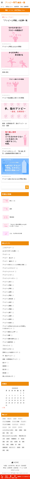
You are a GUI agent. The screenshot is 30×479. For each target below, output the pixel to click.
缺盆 (7, 444)
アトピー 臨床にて (9, 261)
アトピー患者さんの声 (10, 332)
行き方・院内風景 (21, 465)
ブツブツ (14, 427)
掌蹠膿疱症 (13, 438)
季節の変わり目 (22, 435)
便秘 (25, 430)
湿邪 (7, 441)
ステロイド (22, 424)
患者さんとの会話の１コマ (11, 352)
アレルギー (23, 421)
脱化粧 (5, 373)
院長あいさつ (9, 6)
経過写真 (16, 6)
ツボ (9, 427)
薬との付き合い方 (8, 376)
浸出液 (22, 438)
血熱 (4, 450)
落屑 (23, 447)
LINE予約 (12, 465)
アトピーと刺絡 (8, 285)
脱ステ (5, 362)
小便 (4, 438)
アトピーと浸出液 (9, 298)
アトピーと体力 (8, 281)
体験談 (20, 430)
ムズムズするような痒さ (8, 430)
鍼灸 (7, 450)
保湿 (4, 433)
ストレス (4, 427)
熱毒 (23, 441)
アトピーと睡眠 (8, 305)
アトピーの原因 (8, 319)
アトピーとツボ (8, 275)
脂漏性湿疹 (5, 447)
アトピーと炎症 (8, 302)
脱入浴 (5, 369)
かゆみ (4, 418)
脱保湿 (5, 366)
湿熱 (4, 441)
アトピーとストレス (9, 271)
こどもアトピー (8, 247)
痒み (4, 444)
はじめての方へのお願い (10, 251)
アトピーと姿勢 (8, 292)
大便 (11, 433)
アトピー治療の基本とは (10, 338)
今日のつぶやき (8, 349)
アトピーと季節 (8, 295)
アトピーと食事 (8, 316)
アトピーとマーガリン (10, 278)
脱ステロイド (12, 447)
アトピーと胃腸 (8, 309)
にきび (14, 418)
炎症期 (15, 441)
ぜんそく (9, 418)
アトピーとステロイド (10, 268)
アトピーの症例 (8, 322)
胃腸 (19, 444)
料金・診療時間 (24, 6)
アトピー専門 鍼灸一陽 (15, 2)
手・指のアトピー (8, 355)
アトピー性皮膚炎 (6, 421)
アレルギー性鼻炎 (6, 424)
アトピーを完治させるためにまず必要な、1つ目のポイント (15, 327)
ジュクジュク (15, 424)
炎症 (11, 441)
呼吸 (7, 433)
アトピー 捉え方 (9, 258)
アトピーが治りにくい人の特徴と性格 (14, 264)
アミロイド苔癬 (15, 421)
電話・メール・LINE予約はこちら (15, 10)
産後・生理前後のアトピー (11, 359)
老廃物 (11, 444)
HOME (16, 462)
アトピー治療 (7, 335)
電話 (6, 465)
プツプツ (20, 427)
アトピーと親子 (8, 312)
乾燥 (16, 430)
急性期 (8, 438)
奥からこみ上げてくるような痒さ (10, 435)
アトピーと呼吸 (8, 288)
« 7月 (3, 407)
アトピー (6, 254)
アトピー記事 (23, 468)
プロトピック (7, 345)
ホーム (2, 6)
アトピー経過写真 (9, 342)
